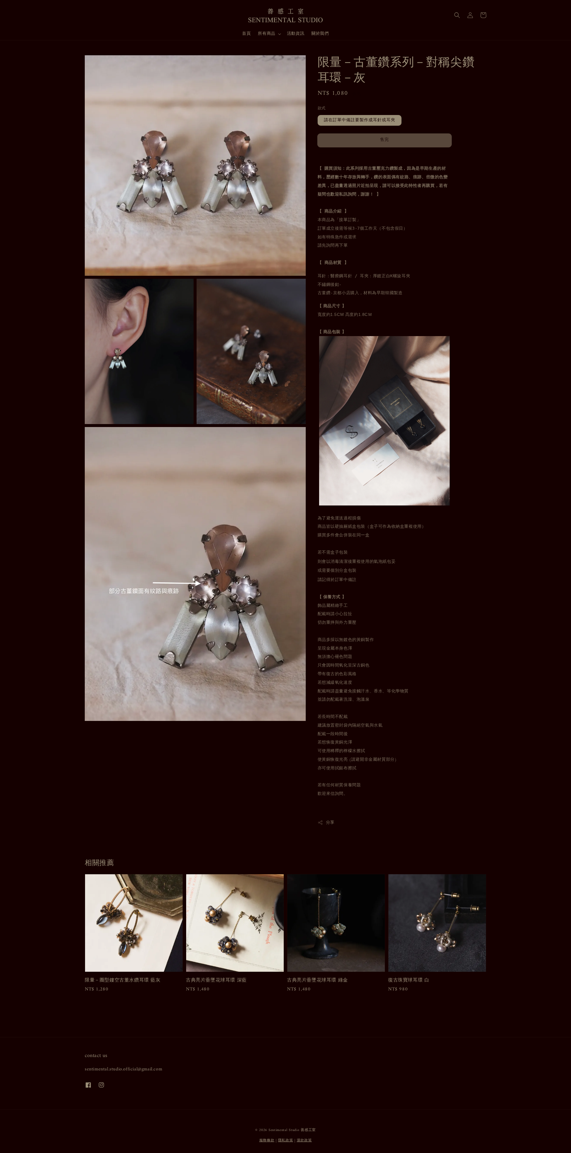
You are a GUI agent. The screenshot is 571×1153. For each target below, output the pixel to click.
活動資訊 (295, 33)
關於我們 (320, 33)
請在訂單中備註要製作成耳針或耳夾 (359, 120)
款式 (322, 108)
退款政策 (304, 1141)
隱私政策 (285, 1141)
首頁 (246, 33)
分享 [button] (330, 822)
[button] (457, 15)
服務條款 (266, 1141)
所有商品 (266, 34)
